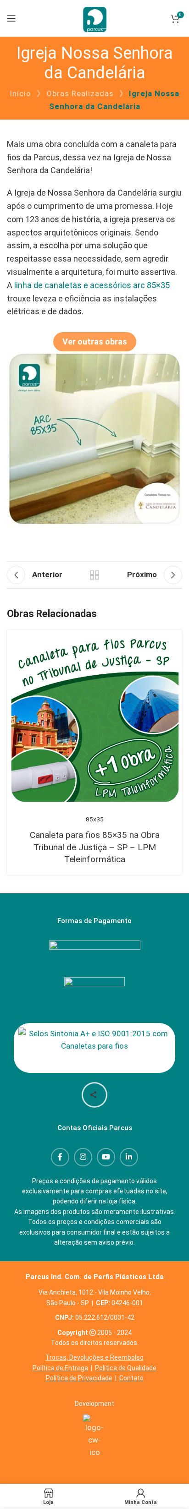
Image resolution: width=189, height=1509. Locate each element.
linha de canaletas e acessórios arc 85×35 (92, 285)
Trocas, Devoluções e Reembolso (94, 1357)
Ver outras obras (94, 341)
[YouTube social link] (106, 1157)
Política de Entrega (60, 1368)
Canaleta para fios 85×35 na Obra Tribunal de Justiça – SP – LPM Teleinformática (95, 847)
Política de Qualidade (125, 1368)
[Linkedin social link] (129, 1157)
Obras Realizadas (80, 93)
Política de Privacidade (79, 1378)
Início (20, 93)
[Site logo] (94, 17)
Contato (131, 1378)
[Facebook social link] (60, 1157)
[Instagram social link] (83, 1157)
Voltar (94, 575)
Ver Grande (165, 648)
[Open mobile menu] (11, 18)
